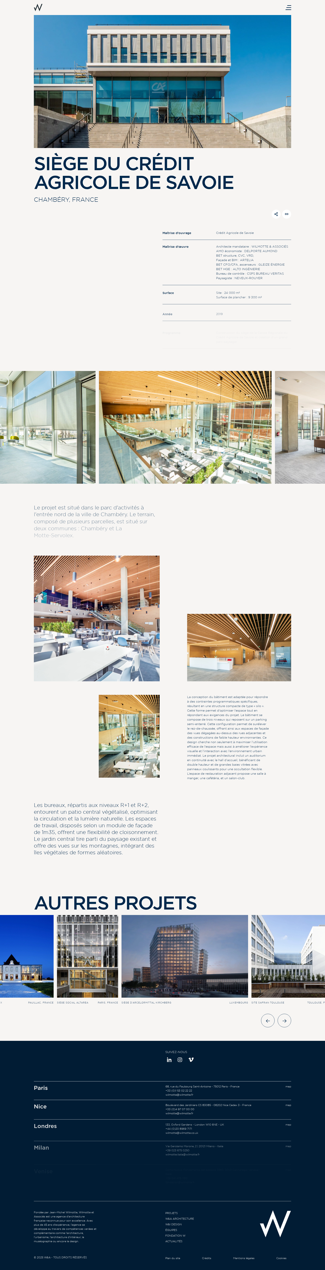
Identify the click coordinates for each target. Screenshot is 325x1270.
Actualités (173, 1241)
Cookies (281, 1258)
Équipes (171, 1229)
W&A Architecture (179, 1218)
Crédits (206, 1258)
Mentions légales (243, 1258)
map (288, 1086)
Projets (171, 1213)
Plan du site (172, 1258)
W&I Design (173, 1224)
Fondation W (175, 1235)
